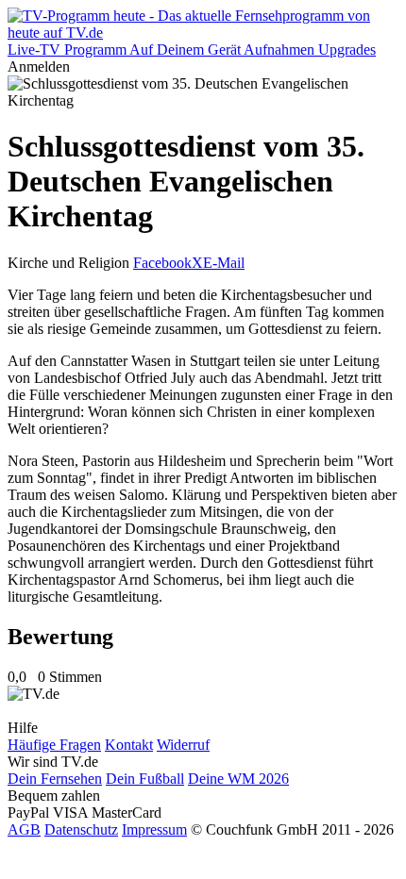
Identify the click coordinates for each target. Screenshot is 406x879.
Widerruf (183, 745)
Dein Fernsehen (55, 779)
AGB (24, 829)
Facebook (162, 263)
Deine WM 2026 (238, 779)
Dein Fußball (145, 779)
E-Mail (224, 263)
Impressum (154, 829)
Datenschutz (81, 829)
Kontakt (129, 745)
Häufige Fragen (54, 745)
